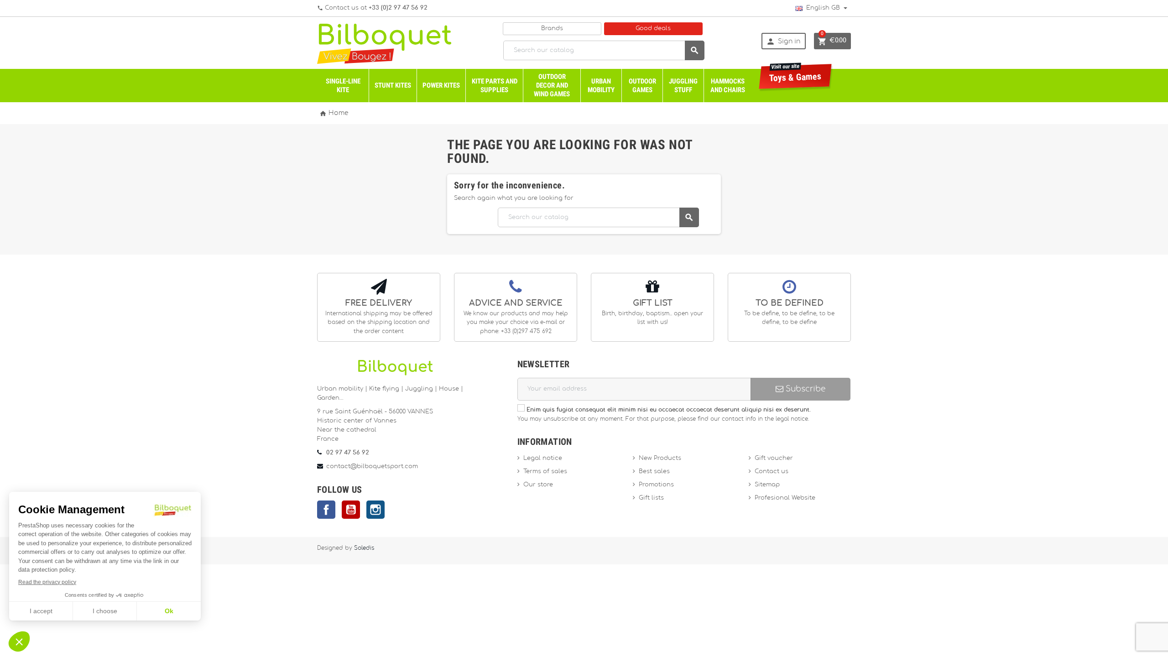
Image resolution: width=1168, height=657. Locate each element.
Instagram (375, 510)
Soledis (364, 548)
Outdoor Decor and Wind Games (552, 85)
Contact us (771, 471)
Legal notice (542, 458)
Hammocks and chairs (727, 85)
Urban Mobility (601, 85)
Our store (538, 485)
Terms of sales (545, 471)
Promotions (656, 485)
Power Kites (441, 85)
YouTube (351, 510)
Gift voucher (774, 458)
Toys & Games (795, 73)
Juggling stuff (683, 85)
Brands (552, 28)
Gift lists (651, 498)
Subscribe (804, 389)
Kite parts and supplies (494, 85)
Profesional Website (785, 498)
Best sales (654, 471)
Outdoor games (642, 85)
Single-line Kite (343, 85)
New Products (660, 458)
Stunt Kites (393, 85)
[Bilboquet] (384, 43)
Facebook (326, 510)
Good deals (653, 28)
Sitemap (767, 485)
